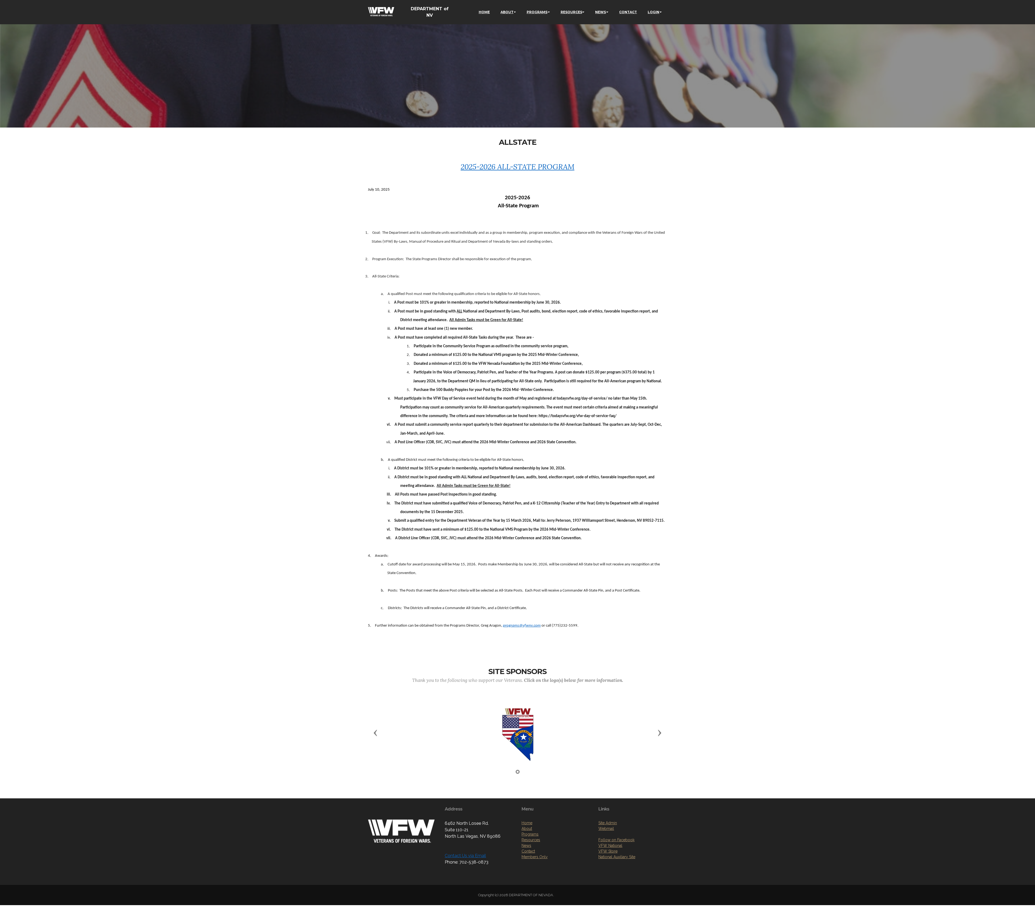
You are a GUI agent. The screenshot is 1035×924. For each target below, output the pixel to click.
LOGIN (653, 12)
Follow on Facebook (616, 840)
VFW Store (607, 851)
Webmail (606, 828)
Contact (528, 851)
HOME (484, 12)
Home (527, 823)
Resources (531, 840)
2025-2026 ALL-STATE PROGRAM (517, 166)
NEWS (600, 12)
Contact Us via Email (465, 855)
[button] (375, 732)
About (527, 828)
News (526, 845)
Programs (530, 834)
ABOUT (507, 12)
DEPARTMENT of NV (429, 12)
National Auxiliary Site (616, 857)
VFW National (610, 845)
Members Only (535, 857)
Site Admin (607, 823)
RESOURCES (571, 12)
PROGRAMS (537, 12)
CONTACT (628, 12)
